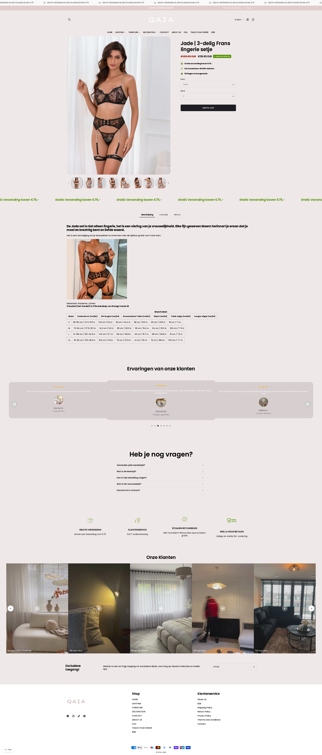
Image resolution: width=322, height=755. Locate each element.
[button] (69, 19)
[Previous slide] (14, 404)
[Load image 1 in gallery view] (77, 183)
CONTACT (137, 715)
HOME (135, 699)
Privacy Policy (204, 715)
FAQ (134, 723)
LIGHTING (136, 703)
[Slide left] (69, 183)
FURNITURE (137, 707)
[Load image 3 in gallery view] (101, 183)
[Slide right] (168, 183)
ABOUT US (137, 719)
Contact (201, 723)
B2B (134, 732)
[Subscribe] (253, 666)
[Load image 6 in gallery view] (136, 183)
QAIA (164, 752)
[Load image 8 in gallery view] (160, 183)
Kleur (183, 79)
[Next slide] (308, 404)
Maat (183, 91)
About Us (201, 699)
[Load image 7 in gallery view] (148, 183)
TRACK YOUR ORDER (142, 727)
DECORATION (138, 711)
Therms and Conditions (208, 719)
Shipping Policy (204, 707)
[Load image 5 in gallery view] (125, 183)
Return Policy (203, 711)
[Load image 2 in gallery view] (89, 183)
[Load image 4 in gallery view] (113, 183)
